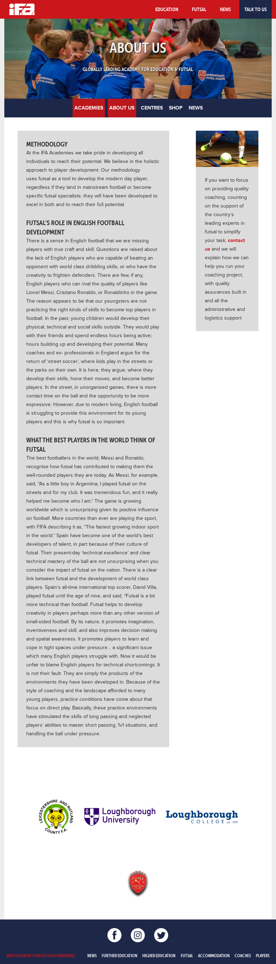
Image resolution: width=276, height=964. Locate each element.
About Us (121, 108)
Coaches (243, 955)
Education (166, 9)
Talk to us (255, 9)
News (225, 9)
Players (263, 955)
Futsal (199, 9)
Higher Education (158, 955)
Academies (88, 108)
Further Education (119, 955)
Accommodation (214, 955)
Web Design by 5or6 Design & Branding (40, 955)
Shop (176, 108)
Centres (152, 108)
